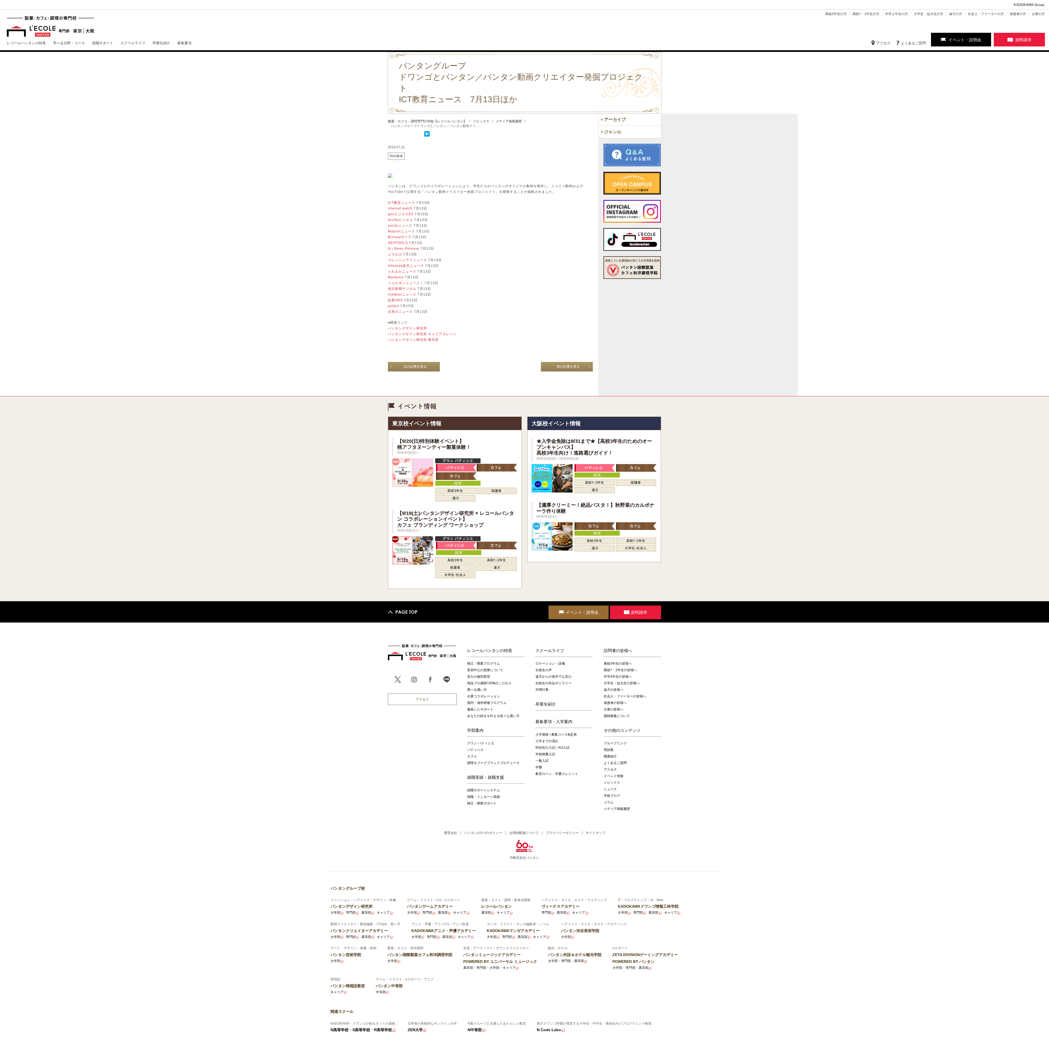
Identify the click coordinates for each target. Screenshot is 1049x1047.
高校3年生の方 (836, 13)
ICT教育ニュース (401, 203)
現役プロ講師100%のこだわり (489, 683)
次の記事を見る (415, 366)
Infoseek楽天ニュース (406, 266)
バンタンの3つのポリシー (483, 832)
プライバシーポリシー (562, 832)
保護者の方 (1018, 13)
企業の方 (1038, 13)
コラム (609, 802)
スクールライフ (549, 650)
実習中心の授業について (485, 670)
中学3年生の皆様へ (618, 676)
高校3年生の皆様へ (618, 663)
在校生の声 (543, 670)
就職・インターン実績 (483, 796)
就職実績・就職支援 (485, 777)
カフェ (472, 756)
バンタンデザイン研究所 (407, 328)
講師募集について (617, 715)
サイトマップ (595, 832)
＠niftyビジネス (400, 220)
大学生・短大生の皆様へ (622, 683)
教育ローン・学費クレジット (556, 773)
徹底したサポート (480, 709)
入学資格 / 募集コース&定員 (556, 734)
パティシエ (475, 749)
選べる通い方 (477, 689)
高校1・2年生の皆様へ (620, 670)
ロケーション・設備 (550, 663)
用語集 (609, 749)
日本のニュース (400, 312)
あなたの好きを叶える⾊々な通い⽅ (493, 715)
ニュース (610, 789)
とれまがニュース (402, 271)
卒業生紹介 (545, 704)
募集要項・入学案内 (553, 721)
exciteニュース (400, 226)
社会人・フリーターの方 (986, 13)
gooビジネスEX (401, 214)
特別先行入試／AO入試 (552, 747)
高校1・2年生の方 (866, 13)
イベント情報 (613, 776)
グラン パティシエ (480, 743)
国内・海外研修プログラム (486, 702)
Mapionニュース (401, 231)
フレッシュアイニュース (407, 260)
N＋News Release (403, 248)
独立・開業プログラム (483, 663)
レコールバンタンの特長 (489, 650)
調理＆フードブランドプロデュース (493, 762)
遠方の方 (955, 13)
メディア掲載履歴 (617, 808)
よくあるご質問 (913, 42)
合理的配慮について (524, 832)
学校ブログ (612, 795)
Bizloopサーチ (400, 237)
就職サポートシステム (483, 790)
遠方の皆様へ (613, 689)
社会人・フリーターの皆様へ (625, 696)
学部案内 (475, 730)
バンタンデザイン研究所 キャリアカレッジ (422, 334)
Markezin (396, 277)
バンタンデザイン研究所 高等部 (413, 340)
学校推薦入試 (545, 754)
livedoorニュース (402, 294)
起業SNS (395, 300)
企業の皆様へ (613, 709)
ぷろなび (395, 254)
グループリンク (615, 743)
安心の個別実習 (478, 676)
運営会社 (450, 832)
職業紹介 (610, 756)
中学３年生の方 (896, 13)
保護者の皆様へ (615, 702)
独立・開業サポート (482, 803)
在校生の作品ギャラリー (553, 683)
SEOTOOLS (398, 243)
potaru (393, 306)
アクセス (883, 42)
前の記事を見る (568, 366)
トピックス (612, 782)
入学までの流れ (546, 741)
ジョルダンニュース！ (405, 283)
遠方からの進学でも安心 (553, 676)
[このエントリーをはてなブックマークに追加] (427, 135)
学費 (538, 767)
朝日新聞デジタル (402, 289)
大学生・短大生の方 (928, 13)
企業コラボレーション (483, 696)
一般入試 (542, 760)
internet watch (400, 208)
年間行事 (542, 689)
